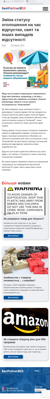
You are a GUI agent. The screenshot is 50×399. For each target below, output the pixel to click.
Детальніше (13, 236)
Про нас (39, 387)
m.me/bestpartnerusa (34, 4)
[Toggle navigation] (46, 8)
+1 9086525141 (17, 1)
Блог (4, 45)
